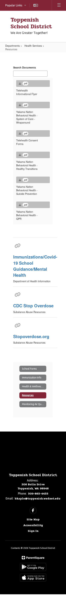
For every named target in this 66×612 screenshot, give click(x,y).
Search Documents (24, 67)
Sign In (33, 531)
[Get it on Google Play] (33, 567)
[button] (16, 5)
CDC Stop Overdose (33, 306)
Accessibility (33, 525)
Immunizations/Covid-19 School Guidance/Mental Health (35, 266)
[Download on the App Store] (33, 578)
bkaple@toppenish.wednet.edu (37, 498)
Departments (12, 45)
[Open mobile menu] (59, 5)
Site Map (33, 519)
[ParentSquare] (33, 557)
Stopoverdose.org (31, 336)
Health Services (33, 45)
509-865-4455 (38, 493)
